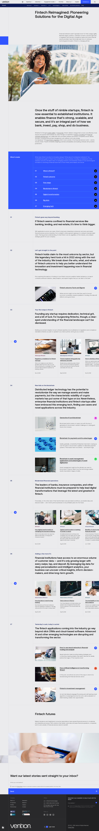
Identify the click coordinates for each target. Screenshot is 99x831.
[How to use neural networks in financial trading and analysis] (45, 654)
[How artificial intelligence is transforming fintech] (45, 674)
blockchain (60, 133)
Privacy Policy (19, 786)
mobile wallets (51, 133)
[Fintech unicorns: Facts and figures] (45, 294)
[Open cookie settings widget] (3, 827)
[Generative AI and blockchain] (45, 424)
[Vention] (5, 2)
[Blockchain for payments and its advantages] (45, 444)
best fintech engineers (52, 140)
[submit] (96, 802)
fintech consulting (79, 134)
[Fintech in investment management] (45, 694)
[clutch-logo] (26, 814)
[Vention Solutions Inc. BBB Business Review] (14, 815)
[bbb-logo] (14, 812)
